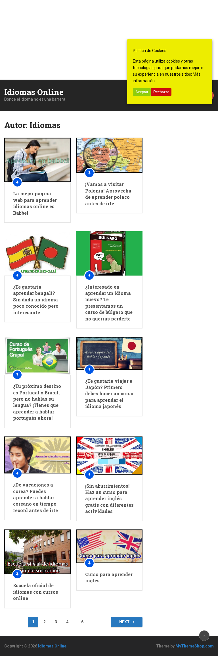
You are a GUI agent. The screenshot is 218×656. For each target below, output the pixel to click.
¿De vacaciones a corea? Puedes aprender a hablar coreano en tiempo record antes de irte (35, 497)
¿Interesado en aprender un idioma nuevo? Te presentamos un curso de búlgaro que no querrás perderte (109, 303)
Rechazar (161, 92)
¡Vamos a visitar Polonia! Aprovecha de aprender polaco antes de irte (108, 193)
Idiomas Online (34, 92)
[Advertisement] (109, 40)
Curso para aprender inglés (109, 577)
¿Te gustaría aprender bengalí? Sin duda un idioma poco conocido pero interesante (35, 299)
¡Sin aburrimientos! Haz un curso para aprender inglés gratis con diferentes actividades (109, 498)
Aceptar (141, 92)
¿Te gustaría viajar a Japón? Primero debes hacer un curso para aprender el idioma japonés (109, 393)
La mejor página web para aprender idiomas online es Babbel (35, 203)
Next (125, 622)
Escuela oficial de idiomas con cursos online (35, 591)
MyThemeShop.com (194, 646)
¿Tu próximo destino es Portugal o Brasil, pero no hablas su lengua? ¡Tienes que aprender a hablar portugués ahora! (37, 402)
